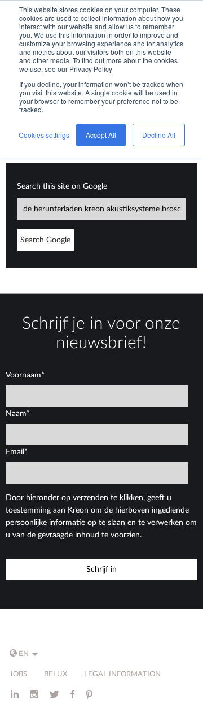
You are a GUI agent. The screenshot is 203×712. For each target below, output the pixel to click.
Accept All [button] (101, 135)
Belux (55, 674)
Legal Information (122, 674)
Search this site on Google (62, 186)
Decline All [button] (158, 135)
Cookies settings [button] (44, 135)
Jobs (18, 674)
